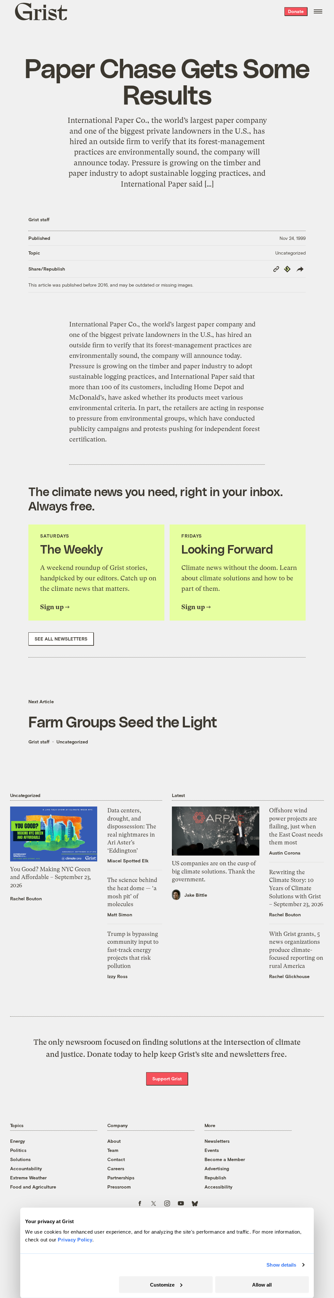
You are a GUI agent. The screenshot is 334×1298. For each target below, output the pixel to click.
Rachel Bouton (26, 898)
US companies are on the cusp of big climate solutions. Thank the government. (214, 871)
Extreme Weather (28, 1177)
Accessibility (219, 1187)
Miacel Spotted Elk (128, 860)
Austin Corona (284, 853)
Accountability (26, 1168)
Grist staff (39, 219)
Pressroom (119, 1187)
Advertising (217, 1168)
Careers (115, 1168)
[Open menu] (318, 11)
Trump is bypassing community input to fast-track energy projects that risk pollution (133, 950)
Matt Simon (119, 914)
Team (112, 1150)
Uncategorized (290, 253)
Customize (162, 1284)
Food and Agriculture (33, 1187)
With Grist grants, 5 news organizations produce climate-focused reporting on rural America (296, 950)
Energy (17, 1141)
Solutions (20, 1159)
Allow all (262, 1284)
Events (212, 1150)
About (114, 1141)
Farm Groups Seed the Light (122, 721)
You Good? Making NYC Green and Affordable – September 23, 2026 (50, 877)
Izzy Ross (117, 976)
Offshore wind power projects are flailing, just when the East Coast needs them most (296, 826)
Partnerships (120, 1177)
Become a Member (225, 1159)
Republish (215, 1177)
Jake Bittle (195, 895)
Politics (18, 1150)
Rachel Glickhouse (289, 976)
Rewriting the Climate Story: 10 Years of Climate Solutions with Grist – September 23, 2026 (296, 888)
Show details (281, 1265)
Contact (116, 1159)
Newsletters (217, 1141)
